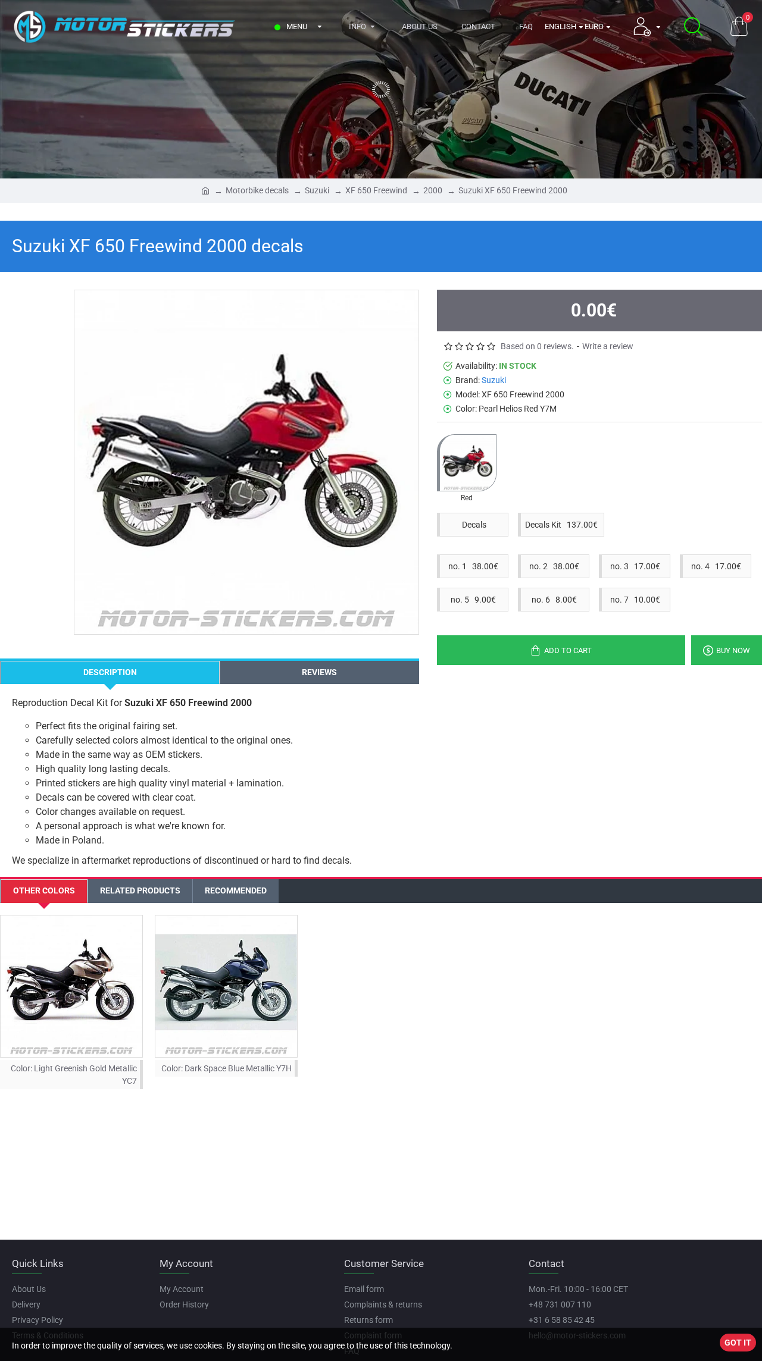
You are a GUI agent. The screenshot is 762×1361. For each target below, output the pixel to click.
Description (110, 672)
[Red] (466, 462)
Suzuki (317, 190)
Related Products (140, 890)
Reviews (319, 672)
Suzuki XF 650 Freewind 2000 (512, 190)
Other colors (44, 890)
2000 (432, 190)
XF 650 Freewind (376, 190)
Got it (737, 1342)
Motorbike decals (257, 190)
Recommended (236, 890)
